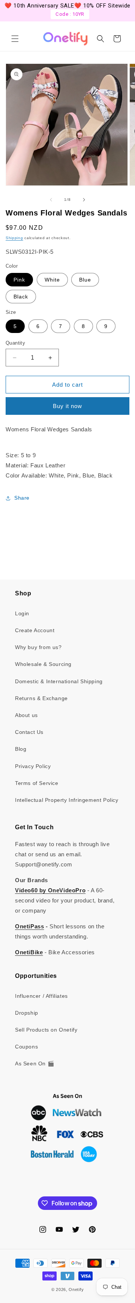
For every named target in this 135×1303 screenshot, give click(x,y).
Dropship (26, 1013)
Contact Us (29, 732)
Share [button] (22, 498)
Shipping (14, 238)
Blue (85, 280)
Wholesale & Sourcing (43, 664)
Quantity (15, 343)
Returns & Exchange (41, 698)
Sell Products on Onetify (46, 1030)
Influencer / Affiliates (41, 996)
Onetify (76, 1289)
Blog (20, 749)
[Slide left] (51, 199)
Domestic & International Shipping (59, 681)
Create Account (34, 630)
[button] (15, 38)
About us (26, 715)
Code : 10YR (70, 14)
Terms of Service (36, 783)
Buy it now (67, 406)
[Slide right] (84, 199)
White (52, 280)
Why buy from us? (38, 647)
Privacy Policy (33, 766)
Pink (19, 280)
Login (22, 613)
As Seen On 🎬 (34, 1063)
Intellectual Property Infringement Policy (66, 800)
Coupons (26, 1047)
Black (21, 297)
